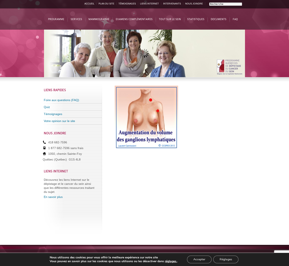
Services (76, 19)
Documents (218, 19)
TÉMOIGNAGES (127, 3)
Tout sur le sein (170, 19)
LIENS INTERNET (149, 3)
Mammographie (98, 19)
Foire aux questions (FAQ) (61, 100)
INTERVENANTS (172, 3)
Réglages (226, 259)
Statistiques (195, 19)
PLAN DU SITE (106, 3)
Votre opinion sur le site (59, 121)
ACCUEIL (89, 3)
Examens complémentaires (134, 19)
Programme (56, 19)
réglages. (171, 261)
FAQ (235, 19)
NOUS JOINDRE (194, 3)
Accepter (199, 259)
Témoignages (53, 114)
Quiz (47, 107)
